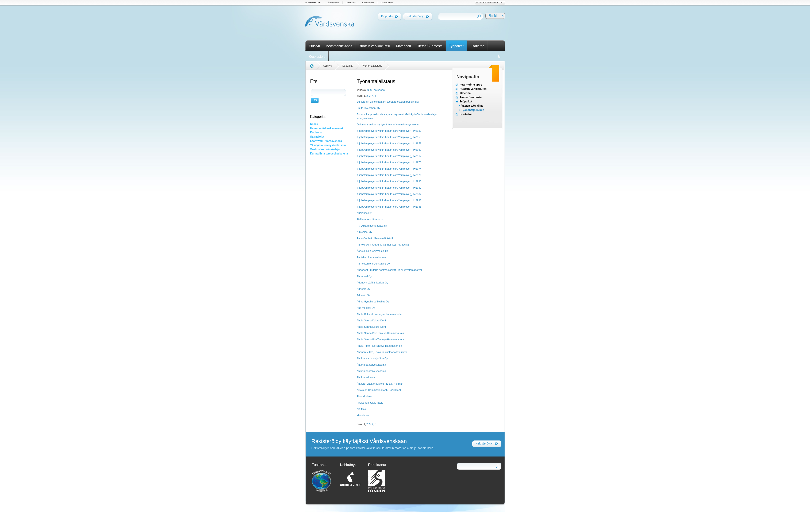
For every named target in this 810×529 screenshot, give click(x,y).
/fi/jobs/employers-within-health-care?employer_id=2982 (389, 194)
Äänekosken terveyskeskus (372, 251)
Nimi (369, 90)
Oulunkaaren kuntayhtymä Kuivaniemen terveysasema (388, 124)
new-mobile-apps (339, 46)
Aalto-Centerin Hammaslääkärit (375, 238)
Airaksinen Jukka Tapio (370, 402)
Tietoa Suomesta (430, 46)
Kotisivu (327, 65)
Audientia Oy (364, 213)
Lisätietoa (477, 46)
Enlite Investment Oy (368, 108)
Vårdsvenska (333, 2)
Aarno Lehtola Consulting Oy (373, 263)
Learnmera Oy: (312, 2)
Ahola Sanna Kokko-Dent (371, 320)
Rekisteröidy (415, 16)
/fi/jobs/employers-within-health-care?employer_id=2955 (389, 137)
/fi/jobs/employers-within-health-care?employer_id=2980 (389, 181)
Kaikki (314, 124)
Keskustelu (317, 56)
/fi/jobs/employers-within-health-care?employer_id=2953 (389, 130)
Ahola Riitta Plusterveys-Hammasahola (379, 314)
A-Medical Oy (364, 232)
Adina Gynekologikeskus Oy (373, 301)
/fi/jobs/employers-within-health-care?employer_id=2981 (389, 187)
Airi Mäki (362, 409)
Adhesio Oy (363, 288)
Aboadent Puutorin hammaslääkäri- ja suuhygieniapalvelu (390, 270)
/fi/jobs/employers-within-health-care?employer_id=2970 (389, 162)
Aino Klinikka (364, 396)
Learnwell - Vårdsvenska (326, 140)
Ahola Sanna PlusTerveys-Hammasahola (380, 333)
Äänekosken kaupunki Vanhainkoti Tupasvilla (383, 244)
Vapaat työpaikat (472, 105)
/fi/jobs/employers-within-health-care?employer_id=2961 (389, 149)
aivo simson (363, 415)
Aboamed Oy (364, 276)
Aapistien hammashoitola (371, 257)
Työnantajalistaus (472, 109)
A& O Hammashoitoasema (372, 225)
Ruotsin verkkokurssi (374, 46)
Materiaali (403, 46)
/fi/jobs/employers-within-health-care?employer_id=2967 (389, 156)
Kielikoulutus (387, 2)
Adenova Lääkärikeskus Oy (372, 282)
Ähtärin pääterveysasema (371, 364)
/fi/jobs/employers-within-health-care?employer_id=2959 (389, 143)
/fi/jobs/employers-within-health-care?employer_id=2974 (389, 168)
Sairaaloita (317, 136)
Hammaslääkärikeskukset (326, 128)
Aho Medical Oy (366, 307)
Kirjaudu (387, 16)
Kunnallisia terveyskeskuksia (329, 153)
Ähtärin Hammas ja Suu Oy (372, 358)
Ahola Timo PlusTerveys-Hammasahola (379, 345)
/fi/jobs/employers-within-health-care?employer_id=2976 (389, 175)
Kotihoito (316, 132)
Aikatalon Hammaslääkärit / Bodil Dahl (379, 390)
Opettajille (351, 2)
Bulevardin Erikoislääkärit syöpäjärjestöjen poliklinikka (388, 101)
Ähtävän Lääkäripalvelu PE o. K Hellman (380, 383)
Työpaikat (456, 46)
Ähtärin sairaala (366, 377)
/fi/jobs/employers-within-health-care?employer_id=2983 (389, 200)
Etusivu (314, 46)
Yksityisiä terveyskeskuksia (328, 145)
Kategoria (379, 90)
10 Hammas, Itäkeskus (370, 219)
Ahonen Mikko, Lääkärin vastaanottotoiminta (382, 352)
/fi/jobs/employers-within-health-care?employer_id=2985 (389, 206)
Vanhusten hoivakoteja (325, 149)
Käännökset (368, 2)
